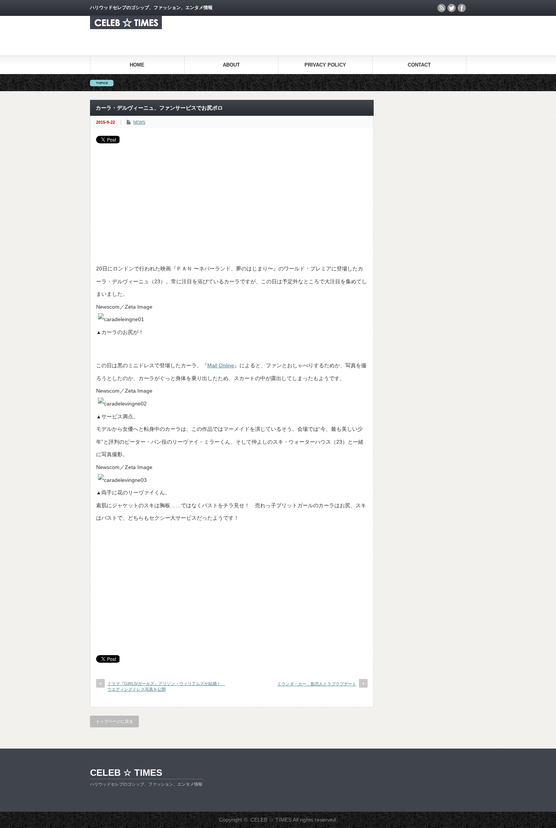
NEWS (139, 122)
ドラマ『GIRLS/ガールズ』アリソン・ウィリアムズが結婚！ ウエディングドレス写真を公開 (164, 686)
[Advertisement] (232, 200)
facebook (462, 8)
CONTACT (419, 65)
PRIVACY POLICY (325, 65)
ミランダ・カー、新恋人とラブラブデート (316, 684)
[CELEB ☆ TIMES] (126, 27)
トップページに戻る (114, 721)
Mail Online (220, 365)
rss (441, 8)
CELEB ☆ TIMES (126, 772)
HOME (137, 65)
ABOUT (231, 65)
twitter (451, 8)
